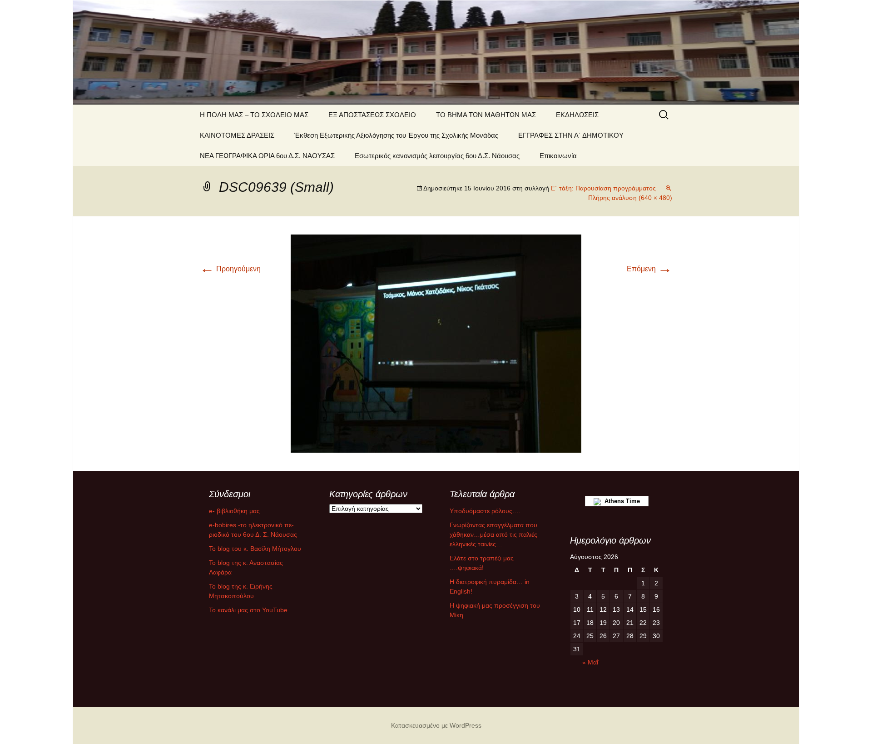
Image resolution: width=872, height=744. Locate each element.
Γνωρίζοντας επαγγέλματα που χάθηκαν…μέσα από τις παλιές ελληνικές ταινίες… (493, 534)
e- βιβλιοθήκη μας (234, 510)
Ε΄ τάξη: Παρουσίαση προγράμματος (603, 188)
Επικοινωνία (558, 156)
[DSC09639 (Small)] (436, 343)
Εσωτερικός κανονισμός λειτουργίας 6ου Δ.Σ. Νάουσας (437, 156)
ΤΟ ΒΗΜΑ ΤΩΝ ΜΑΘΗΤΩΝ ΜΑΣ (486, 115)
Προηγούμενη (230, 269)
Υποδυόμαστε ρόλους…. (485, 510)
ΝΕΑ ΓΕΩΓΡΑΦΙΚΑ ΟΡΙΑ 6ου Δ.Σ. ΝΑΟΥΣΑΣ (267, 156)
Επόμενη (649, 269)
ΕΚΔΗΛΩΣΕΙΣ (577, 115)
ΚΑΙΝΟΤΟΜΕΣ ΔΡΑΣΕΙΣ (237, 135)
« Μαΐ (590, 662)
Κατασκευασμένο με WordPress (436, 725)
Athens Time (620, 501)
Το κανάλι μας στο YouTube (248, 610)
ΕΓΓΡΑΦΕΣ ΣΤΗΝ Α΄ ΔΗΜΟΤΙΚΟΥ (571, 135)
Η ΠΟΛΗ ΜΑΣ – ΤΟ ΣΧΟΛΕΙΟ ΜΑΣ (254, 115)
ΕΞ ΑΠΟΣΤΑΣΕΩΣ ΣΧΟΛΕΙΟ (372, 115)
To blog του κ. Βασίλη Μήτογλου (255, 548)
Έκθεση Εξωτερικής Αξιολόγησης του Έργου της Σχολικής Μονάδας (396, 135)
